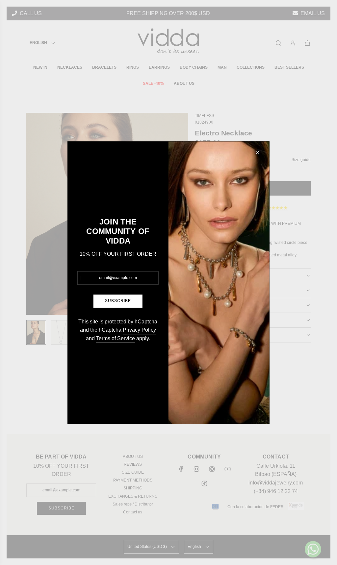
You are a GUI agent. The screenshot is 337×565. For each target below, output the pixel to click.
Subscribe (118, 301)
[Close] (257, 152)
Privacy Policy (139, 330)
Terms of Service (115, 338)
